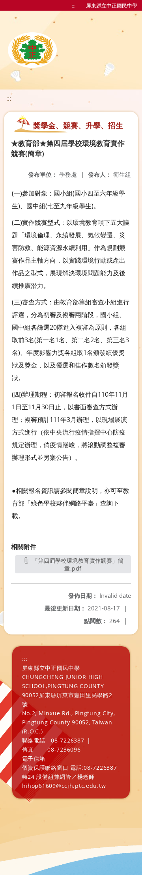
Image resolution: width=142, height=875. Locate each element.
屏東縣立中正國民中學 (111, 5)
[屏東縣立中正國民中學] (32, 50)
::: (73, 5)
